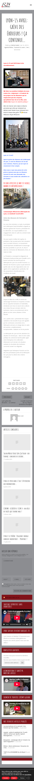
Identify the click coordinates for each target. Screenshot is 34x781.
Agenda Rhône (8, 47)
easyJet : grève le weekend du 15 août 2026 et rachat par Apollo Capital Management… (15, 733)
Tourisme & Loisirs (19, 47)
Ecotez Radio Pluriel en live (12, 597)
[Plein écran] (30, 624)
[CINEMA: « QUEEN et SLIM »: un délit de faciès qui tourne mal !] (17, 497)
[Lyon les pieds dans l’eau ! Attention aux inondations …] (17, 470)
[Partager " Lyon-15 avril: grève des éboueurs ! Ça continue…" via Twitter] (13, 383)
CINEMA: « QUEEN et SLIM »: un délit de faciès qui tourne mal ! (17, 510)
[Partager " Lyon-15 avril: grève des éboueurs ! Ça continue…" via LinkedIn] (17, 383)
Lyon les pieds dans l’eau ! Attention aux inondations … (17, 482)
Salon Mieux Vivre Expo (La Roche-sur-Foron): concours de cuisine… (17, 455)
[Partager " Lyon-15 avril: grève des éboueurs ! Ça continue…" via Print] (24, 383)
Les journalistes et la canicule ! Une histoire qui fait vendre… (15, 727)
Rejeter (14, 778)
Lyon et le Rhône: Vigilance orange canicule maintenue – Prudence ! (16, 537)
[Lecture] (4, 624)
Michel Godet (15, 45)
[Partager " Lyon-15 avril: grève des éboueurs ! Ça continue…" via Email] (20, 383)
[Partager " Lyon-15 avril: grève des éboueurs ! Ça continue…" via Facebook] (10, 383)
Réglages (22, 778)
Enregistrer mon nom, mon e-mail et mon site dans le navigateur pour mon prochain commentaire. (16, 585)
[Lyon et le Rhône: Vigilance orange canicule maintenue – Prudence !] (17, 525)
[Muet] (27, 624)
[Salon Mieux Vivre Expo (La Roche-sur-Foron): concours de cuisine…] (17, 442)
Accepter (6, 778)
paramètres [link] (28, 775)
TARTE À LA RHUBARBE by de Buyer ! (15, 752)
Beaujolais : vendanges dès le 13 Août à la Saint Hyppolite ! (17, 740)
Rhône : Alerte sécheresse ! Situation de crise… (16, 747)
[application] (17, 617)
